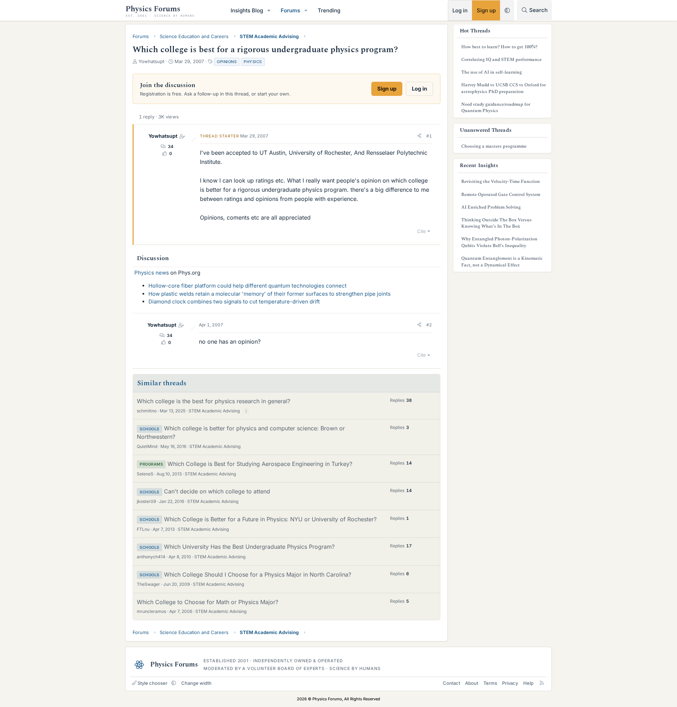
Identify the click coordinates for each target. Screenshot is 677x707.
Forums (290, 10)
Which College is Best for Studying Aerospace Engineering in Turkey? (259, 463)
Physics (253, 61)
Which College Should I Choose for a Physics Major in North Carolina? (257, 574)
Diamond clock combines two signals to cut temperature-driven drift (234, 301)
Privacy (510, 683)
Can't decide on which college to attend (217, 491)
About (471, 683)
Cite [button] (421, 231)
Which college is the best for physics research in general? (213, 401)
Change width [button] (196, 683)
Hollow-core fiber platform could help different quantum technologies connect (247, 285)
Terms (490, 683)
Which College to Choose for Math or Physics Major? (207, 601)
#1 (429, 136)
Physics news (151, 272)
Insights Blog (247, 10)
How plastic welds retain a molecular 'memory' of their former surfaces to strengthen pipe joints (269, 293)
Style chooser (152, 683)
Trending (329, 10)
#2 (429, 324)
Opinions (227, 61)
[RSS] (542, 683)
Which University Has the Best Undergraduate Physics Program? (249, 546)
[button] (269, 10)
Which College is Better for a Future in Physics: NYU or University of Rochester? (270, 519)
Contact (451, 683)
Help (528, 683)
